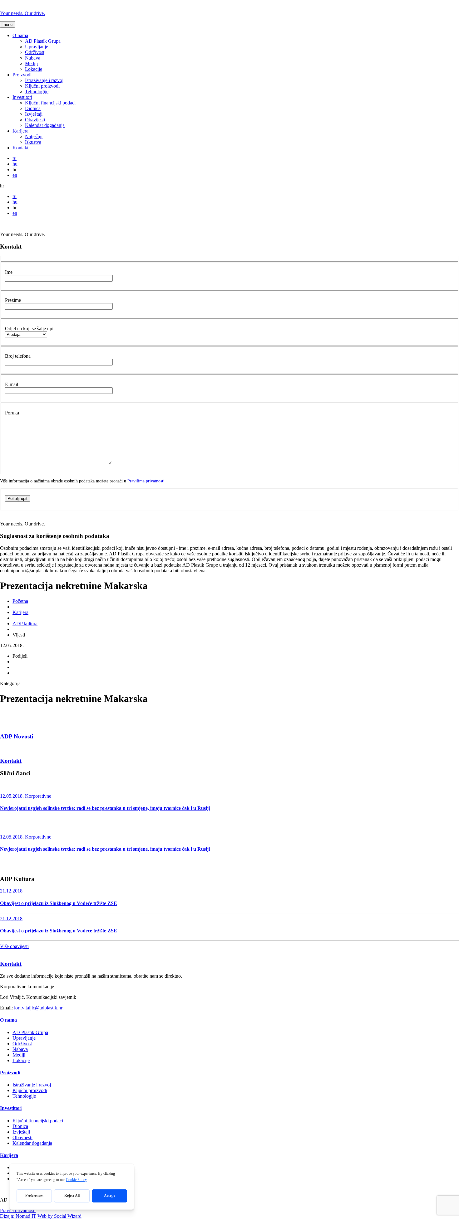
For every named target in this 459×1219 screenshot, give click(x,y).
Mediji (31, 63)
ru (14, 158)
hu (14, 164)
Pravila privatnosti (18, 1210)
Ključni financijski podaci (50, 102)
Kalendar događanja (45, 125)
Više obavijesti (14, 946)
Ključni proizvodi (42, 86)
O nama (20, 35)
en (14, 175)
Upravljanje (36, 46)
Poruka (12, 412)
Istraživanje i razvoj (44, 80)
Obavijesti (35, 119)
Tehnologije (36, 91)
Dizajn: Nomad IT (18, 1216)
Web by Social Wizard (59, 1216)
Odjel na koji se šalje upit (30, 328)
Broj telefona (18, 356)
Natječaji (33, 136)
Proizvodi (22, 74)
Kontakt (20, 147)
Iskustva (33, 142)
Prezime (13, 300)
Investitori (22, 97)
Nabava (32, 57)
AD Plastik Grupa (43, 41)
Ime (8, 272)
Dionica (33, 108)
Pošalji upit (17, 498)
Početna (20, 601)
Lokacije (33, 69)
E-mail (11, 384)
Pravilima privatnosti (146, 481)
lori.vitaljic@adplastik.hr (38, 1007)
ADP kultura (24, 623)
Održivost (34, 52)
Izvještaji (33, 114)
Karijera (20, 130)
